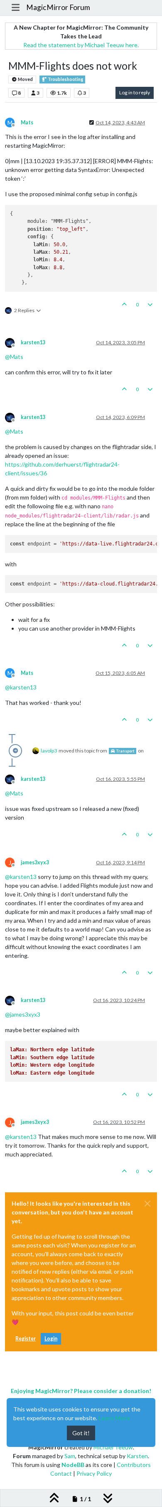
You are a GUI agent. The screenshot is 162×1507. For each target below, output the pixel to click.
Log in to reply (134, 92)
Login (50, 1338)
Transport (125, 751)
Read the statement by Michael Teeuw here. (81, 44)
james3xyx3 (35, 862)
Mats (27, 122)
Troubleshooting (65, 79)
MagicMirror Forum (58, 7)
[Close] (147, 1203)
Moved (25, 79)
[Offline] (13, 342)
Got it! (81, 1432)
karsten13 (33, 342)
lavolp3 (49, 750)
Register (25, 1338)
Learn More (114, 1417)
